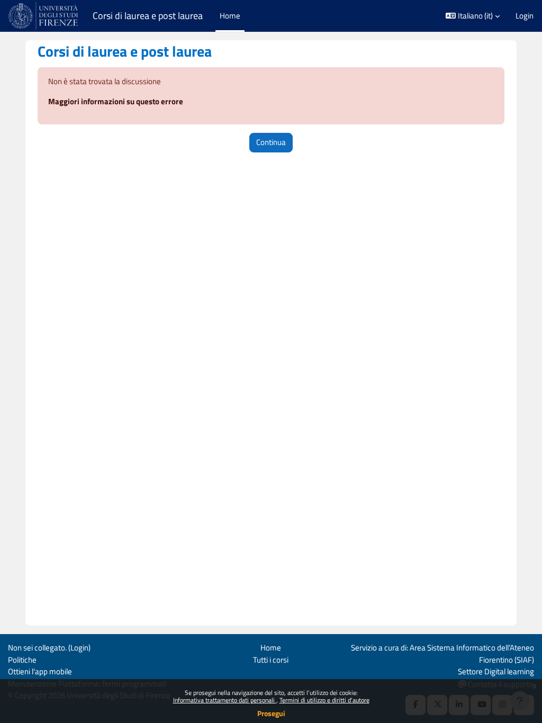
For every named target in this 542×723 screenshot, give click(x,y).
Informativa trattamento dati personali (224, 700)
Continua (271, 142)
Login (525, 16)
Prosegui (271, 713)
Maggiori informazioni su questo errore (115, 101)
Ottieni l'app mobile (40, 671)
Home (270, 647)
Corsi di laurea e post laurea (148, 15)
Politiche (22, 660)
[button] (473, 16)
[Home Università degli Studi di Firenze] (44, 16)
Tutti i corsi (270, 660)
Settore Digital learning (496, 671)
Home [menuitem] (230, 16)
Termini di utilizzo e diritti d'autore (324, 700)
